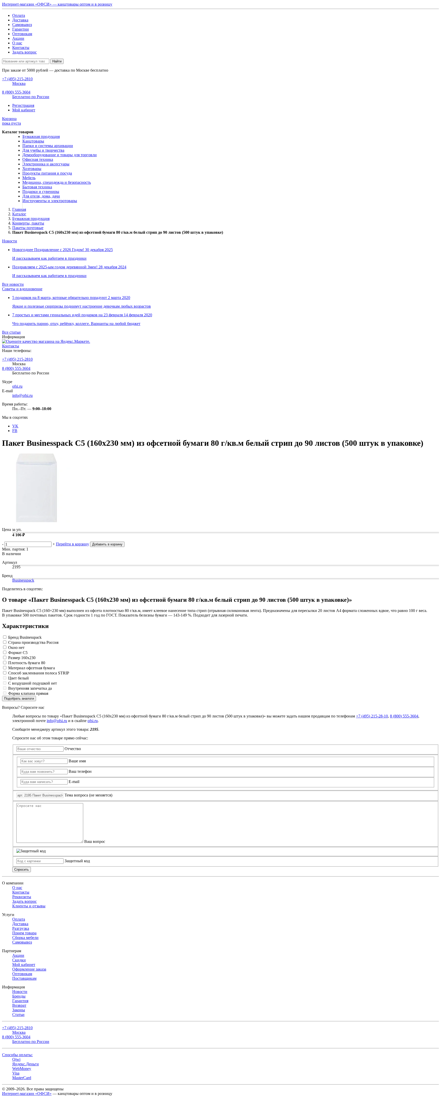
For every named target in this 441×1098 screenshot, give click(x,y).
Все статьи (11, 332)
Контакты (20, 47)
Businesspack (23, 580)
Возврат (19, 1005)
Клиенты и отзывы (28, 906)
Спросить (21, 869)
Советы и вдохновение (22, 289)
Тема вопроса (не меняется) (88, 795)
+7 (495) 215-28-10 (372, 716)
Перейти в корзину (72, 544)
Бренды (19, 996)
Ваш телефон (80, 771)
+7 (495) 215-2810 (17, 359)
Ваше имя (77, 761)
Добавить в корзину (107, 544)
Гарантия (20, 1001)
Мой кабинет (23, 110)
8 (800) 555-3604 (16, 368)
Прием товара (24, 933)
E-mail (74, 781)
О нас (17, 43)
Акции (18, 38)
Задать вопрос (24, 52)
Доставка (20, 20)
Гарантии (20, 29)
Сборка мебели (25, 937)
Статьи (18, 1014)
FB (14, 430)
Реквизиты (21, 897)
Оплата (18, 15)
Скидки (19, 960)
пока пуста (11, 120)
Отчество (73, 749)
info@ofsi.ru (22, 395)
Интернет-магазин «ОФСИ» (27, 1093)
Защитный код (77, 861)
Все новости (13, 284)
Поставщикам (24, 978)
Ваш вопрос (94, 841)
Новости (9, 241)
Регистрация (23, 105)
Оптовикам (22, 34)
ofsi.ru (17, 386)
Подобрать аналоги (19, 698)
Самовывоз (22, 24)
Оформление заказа (29, 969)
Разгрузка (20, 928)
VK (15, 426)
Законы (18, 1010)
